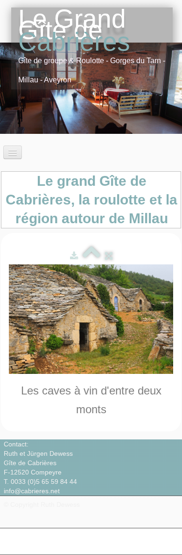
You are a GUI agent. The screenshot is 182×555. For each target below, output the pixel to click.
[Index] (91, 255)
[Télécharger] (74, 255)
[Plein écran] (108, 255)
